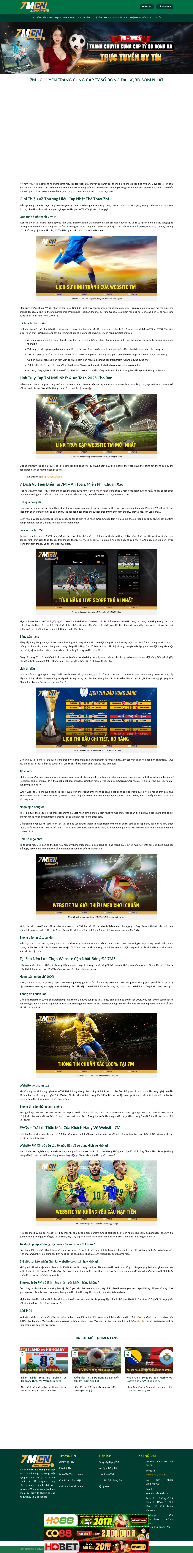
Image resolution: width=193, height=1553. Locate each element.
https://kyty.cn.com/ (52, 477)
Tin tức (157, 18)
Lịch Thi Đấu (83, 18)
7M (32, 18)
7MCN (140, 1321)
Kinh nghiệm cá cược (116, 18)
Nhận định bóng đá (140, 18)
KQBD (58, 18)
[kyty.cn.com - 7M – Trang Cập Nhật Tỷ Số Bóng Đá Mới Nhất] (35, 7)
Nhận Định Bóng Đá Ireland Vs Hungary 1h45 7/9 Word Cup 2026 (43, 1379)
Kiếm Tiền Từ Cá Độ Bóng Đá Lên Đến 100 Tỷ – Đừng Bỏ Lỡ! (96, 1379)
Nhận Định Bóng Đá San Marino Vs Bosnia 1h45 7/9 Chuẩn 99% (149, 1379)
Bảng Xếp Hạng (44, 18)
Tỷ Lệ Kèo (97, 18)
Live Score (68, 18)
